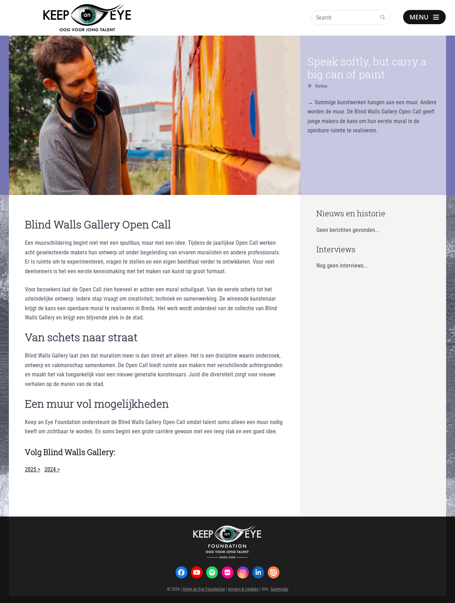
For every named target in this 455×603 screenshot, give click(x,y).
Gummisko (279, 589)
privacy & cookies (243, 589)
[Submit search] (382, 17)
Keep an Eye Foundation (204, 589)
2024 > (52, 469)
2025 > (32, 469)
